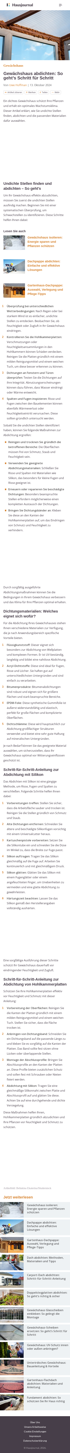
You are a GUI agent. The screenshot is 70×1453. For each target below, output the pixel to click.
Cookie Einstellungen (35, 1431)
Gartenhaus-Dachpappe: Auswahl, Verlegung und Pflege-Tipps (45, 290)
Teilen (45, 92)
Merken (32, 92)
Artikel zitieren (14, 92)
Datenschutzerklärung (35, 1440)
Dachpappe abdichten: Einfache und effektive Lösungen (44, 266)
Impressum (35, 1436)
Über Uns (35, 1422)
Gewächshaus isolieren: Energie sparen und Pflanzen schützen (45, 242)
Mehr (57, 92)
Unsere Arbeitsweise (35, 1426)
